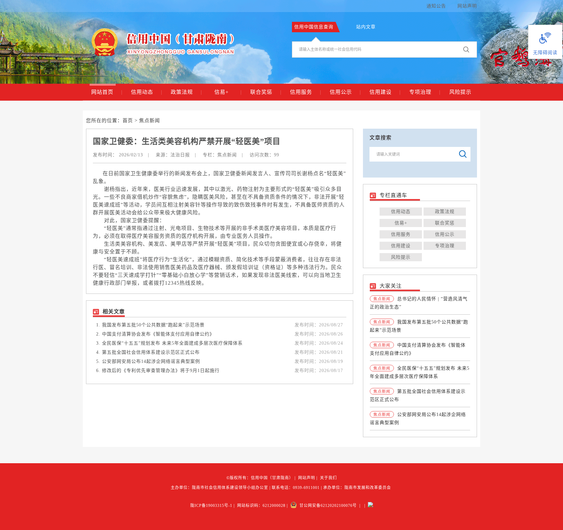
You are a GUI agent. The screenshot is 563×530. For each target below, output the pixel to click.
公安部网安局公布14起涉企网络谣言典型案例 (151, 361)
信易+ (227, 92)
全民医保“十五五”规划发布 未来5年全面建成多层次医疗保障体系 (172, 343)
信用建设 (384, 92)
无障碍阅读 (545, 52)
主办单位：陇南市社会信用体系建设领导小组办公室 (219, 487)
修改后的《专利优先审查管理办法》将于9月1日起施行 (161, 370)
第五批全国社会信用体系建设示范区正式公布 (151, 352)
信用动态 (146, 92)
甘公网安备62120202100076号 (327, 505)
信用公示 (345, 92)
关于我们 (328, 478)
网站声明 (467, 6)
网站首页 (106, 92)
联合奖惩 (265, 92)
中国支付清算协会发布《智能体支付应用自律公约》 (158, 334)
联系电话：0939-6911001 (296, 487)
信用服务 (305, 92)
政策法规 (186, 92)
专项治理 (424, 92)
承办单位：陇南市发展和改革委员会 (357, 487)
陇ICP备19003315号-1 (211, 505)
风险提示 (460, 92)
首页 (128, 120)
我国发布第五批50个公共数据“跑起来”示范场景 (153, 324)
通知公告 (436, 6)
